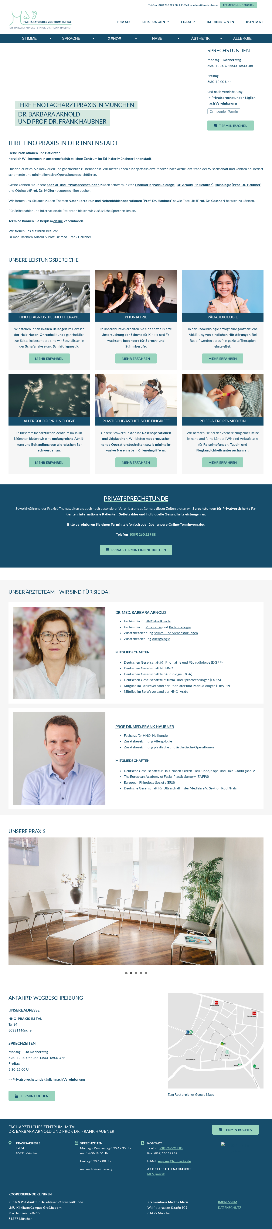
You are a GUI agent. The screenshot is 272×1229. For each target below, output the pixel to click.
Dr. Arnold (185, 185)
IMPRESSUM (227, 1202)
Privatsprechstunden (228, 97)
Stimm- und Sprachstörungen (176, 633)
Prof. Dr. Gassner (210, 201)
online (58, 221)
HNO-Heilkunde (158, 621)
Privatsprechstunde (28, 1079)
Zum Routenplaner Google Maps (191, 1094)
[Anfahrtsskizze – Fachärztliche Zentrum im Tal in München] (216, 994)
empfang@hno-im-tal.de (204, 5)
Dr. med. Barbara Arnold (140, 612)
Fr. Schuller (203, 185)
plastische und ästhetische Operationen (184, 747)
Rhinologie (223, 185)
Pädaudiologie (164, 185)
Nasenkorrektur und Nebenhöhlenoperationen (105, 201)
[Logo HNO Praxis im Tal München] (40, 12)
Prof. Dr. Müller (42, 190)
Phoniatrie (143, 185)
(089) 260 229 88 (168, 5)
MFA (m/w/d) (156, 1174)
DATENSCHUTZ (229, 1207)
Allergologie (161, 639)
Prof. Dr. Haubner (247, 185)
